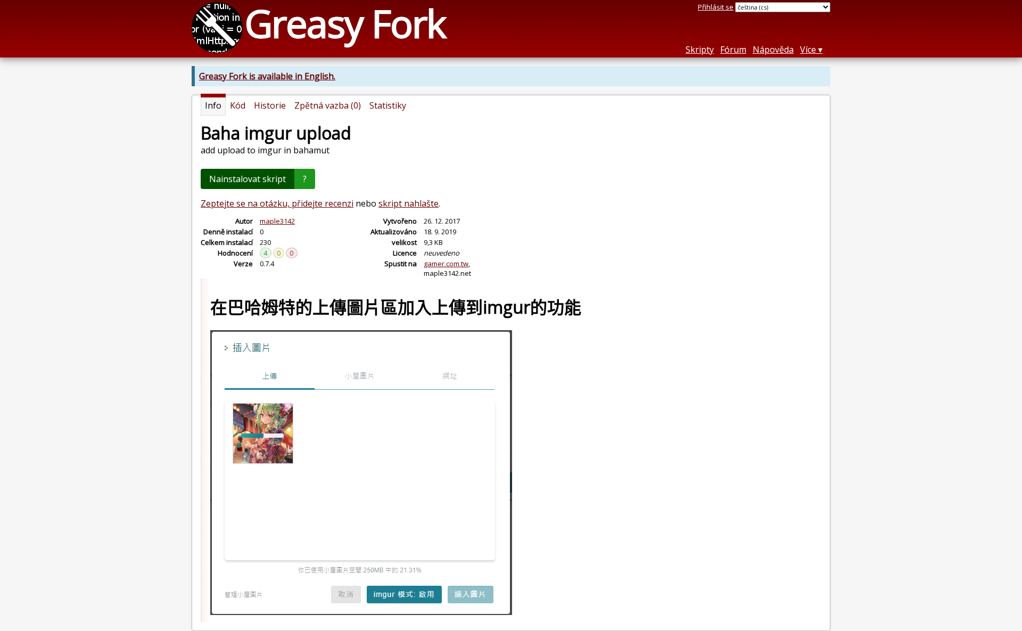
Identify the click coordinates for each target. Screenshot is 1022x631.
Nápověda (773, 49)
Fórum (733, 49)
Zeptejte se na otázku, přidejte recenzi (277, 203)
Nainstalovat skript (247, 179)
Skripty (700, 49)
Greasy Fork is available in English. (267, 76)
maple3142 (277, 221)
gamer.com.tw (446, 263)
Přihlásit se (715, 7)
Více (808, 49)
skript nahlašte (408, 203)
